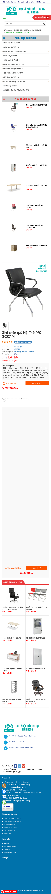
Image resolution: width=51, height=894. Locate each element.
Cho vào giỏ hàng (13, 383)
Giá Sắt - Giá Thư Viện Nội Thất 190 (16, 90)
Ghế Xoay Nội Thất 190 (12, 56)
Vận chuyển (30, 2)
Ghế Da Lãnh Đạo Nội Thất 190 (15, 51)
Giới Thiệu (6, 2)
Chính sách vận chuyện (12, 772)
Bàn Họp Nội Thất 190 (11, 77)
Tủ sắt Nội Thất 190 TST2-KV (36, 164)
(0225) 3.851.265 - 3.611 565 (15, 790)
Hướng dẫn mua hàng (11, 769)
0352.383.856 (11, 388)
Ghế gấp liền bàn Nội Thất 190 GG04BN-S (36, 125)
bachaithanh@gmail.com (23, 747)
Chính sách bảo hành (10, 852)
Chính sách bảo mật (34, 769)
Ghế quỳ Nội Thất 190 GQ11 (36, 104)
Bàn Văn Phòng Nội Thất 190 (14, 68)
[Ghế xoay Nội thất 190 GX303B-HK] (14, 227)
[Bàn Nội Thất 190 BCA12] (14, 626)
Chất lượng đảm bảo (9, 830)
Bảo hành (21, 2)
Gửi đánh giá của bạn (23, 342)
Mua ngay (36, 383)
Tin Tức (13, 2)
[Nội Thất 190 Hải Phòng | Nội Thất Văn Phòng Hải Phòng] (25, 10)
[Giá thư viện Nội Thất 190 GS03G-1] (14, 687)
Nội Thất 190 (18, 347)
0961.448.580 (36, 793)
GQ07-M (17, 349)
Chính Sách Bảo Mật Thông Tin (12, 818)
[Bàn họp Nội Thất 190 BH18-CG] (13, 147)
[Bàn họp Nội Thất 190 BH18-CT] (13, 187)
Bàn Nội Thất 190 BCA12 (11, 638)
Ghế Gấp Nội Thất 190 (12, 43)
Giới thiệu (6, 843)
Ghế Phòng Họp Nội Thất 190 (14, 64)
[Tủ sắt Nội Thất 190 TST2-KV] (13, 167)
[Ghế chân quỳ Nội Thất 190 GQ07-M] (24, 292)
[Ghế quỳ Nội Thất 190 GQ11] (13, 107)
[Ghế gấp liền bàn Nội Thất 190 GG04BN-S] (13, 127)
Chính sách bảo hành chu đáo (12, 821)
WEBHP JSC (40, 891)
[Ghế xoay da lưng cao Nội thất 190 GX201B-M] (14, 595)
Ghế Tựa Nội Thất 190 (11, 47)
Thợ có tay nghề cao (9, 824)
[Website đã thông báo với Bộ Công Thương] (8, 807)
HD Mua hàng (41, 2)
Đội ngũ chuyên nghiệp (10, 827)
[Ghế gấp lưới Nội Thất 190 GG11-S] (37, 595)
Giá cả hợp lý (7, 833)
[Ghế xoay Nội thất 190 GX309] (14, 207)
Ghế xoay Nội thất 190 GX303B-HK (34, 226)
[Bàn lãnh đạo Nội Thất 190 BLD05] (14, 657)
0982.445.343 (24, 793)
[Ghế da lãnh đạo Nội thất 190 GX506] (37, 687)
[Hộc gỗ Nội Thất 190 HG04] (13, 247)
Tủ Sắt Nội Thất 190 (10, 86)
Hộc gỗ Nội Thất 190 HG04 (36, 245)
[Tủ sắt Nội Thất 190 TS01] (37, 657)
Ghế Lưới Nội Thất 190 (12, 60)
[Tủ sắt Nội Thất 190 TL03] (37, 626)
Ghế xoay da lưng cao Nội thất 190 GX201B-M (12, 608)
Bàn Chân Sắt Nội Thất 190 (13, 73)
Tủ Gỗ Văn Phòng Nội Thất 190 (14, 81)
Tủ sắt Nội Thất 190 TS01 (35, 669)
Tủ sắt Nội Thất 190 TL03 (35, 638)
